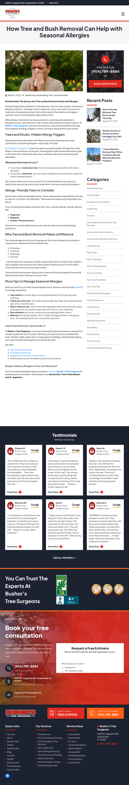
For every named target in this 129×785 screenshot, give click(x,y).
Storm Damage (94, 259)
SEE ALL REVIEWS (63, 557)
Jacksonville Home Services (100, 232)
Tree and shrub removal (21, 349)
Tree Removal (93, 313)
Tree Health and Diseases (99, 293)
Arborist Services (95, 188)
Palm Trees (92, 252)
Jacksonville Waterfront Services (102, 239)
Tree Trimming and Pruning (99, 347)
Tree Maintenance (95, 300)
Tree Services (93, 334)
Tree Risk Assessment (48, 765)
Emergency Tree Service (98, 202)
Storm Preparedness (96, 266)
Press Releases (14, 766)
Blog (9, 752)
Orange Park (74, 752)
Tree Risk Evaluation (96, 320)
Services (11, 734)
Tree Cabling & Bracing (48, 751)
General (90, 215)
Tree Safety (92, 327)
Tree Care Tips (93, 286)
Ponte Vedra (74, 737)
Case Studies (93, 195)
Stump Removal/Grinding (50, 754)
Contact (64, 371)
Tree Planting (93, 307)
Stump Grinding (94, 273)
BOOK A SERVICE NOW (105, 83)
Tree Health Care (45, 747)
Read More (12, 492)
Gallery (10, 745)
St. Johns (72, 741)
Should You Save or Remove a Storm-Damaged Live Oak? (112, 133)
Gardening (30, 95)
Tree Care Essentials (58, 95)
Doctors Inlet (74, 762)
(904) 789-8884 (105, 71)
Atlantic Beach (75, 748)
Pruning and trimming (20, 352)
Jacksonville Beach (77, 745)
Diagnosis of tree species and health (27, 355)
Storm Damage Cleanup (49, 762)
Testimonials (13, 748)
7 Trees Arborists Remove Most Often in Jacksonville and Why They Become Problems (112, 155)
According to (17, 148)
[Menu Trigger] (123, 13)
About (10, 737)
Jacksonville (74, 734)
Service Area (13, 741)
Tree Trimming (93, 341)
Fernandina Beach (76, 755)
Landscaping (42, 95)
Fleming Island (75, 759)
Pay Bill (10, 759)
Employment (13, 762)
